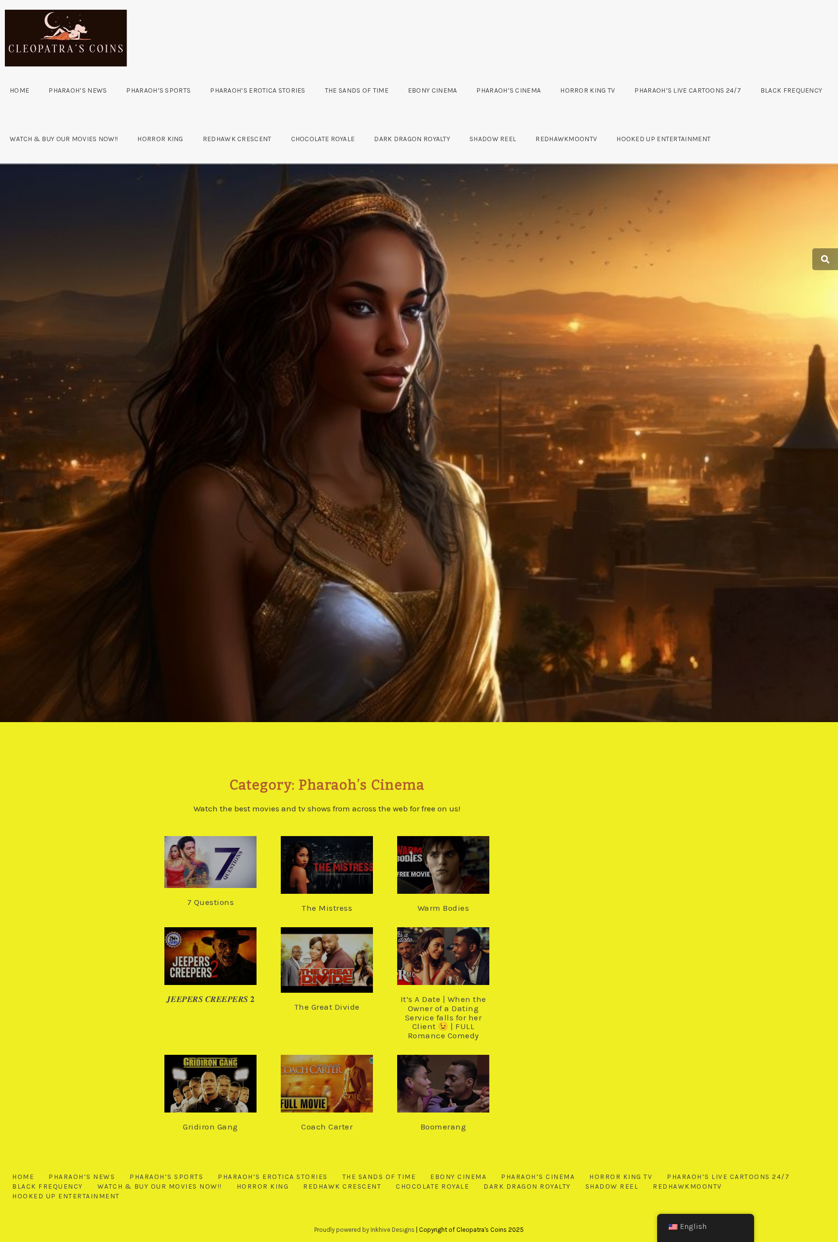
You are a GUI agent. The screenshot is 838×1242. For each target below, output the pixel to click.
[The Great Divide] (336, 960)
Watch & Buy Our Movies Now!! (64, 139)
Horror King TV (587, 90)
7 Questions (210, 902)
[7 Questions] (220, 863)
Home (19, 90)
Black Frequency (791, 90)
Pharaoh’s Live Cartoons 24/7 (687, 90)
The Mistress (327, 908)
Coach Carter (327, 1126)
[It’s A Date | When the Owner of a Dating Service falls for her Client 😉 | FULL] (453, 957)
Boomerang (443, 1126)
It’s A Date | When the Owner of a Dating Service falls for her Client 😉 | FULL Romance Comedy (443, 1017)
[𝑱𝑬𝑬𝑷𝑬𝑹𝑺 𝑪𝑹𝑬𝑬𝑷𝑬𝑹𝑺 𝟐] (220, 957)
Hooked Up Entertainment (663, 139)
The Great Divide (327, 1007)
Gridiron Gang (210, 1126)
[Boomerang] (453, 1084)
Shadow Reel (492, 139)
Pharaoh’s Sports (158, 90)
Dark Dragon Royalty (412, 139)
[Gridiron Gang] (220, 1084)
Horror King (160, 139)
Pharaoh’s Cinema (508, 90)
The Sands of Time (356, 90)
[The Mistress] (336, 865)
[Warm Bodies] (453, 865)
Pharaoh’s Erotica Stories (258, 90)
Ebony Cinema (432, 90)
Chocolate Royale (323, 139)
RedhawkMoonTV (566, 139)
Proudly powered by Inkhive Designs (364, 1229)
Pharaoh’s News (77, 90)
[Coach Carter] (336, 1084)
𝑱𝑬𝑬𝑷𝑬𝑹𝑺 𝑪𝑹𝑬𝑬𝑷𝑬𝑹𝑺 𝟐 (210, 999)
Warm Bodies (443, 908)
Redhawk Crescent (237, 139)
